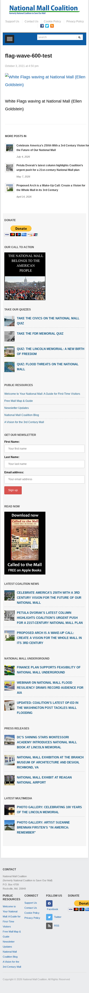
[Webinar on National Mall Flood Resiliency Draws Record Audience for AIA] (9, 685)
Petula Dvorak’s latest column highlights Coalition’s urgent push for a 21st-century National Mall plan (50, 618)
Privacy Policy (75, 21)
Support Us (12, 21)
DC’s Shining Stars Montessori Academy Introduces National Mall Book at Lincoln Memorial (47, 742)
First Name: (12, 441)
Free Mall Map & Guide (18, 400)
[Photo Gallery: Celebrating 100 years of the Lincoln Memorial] (9, 809)
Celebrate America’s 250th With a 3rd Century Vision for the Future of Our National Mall (49, 597)
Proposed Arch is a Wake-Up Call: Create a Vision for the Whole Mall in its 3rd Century (49, 638)
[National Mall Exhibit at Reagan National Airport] (9, 779)
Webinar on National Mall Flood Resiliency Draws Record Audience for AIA (50, 687)
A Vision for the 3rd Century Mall (24, 422)
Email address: (14, 472)
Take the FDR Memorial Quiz (40, 333)
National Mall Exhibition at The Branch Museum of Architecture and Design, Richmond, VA (50, 762)
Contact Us (31, 21)
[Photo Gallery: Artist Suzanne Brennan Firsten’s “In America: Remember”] (9, 824)
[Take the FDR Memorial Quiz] (9, 336)
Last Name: (11, 457)
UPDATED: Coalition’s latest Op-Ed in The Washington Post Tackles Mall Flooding (47, 708)
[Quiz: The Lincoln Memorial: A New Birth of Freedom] (9, 351)
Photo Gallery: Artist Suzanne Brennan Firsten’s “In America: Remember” (43, 827)
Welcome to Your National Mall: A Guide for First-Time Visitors (42, 393)
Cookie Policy (52, 21)
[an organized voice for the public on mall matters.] (44, 9)
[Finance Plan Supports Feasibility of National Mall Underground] (9, 669)
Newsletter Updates (16, 408)
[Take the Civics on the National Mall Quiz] (9, 321)
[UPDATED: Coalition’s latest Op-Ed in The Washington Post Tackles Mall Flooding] (9, 705)
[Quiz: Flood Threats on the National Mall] (9, 366)
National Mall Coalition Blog (21, 415)
